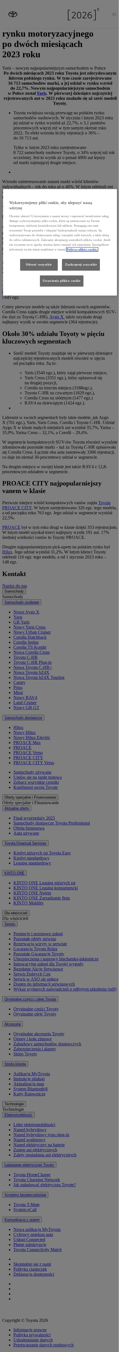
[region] (60, 242)
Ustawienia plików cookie (62, 281)
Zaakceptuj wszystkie (81, 264)
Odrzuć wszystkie (39, 264)
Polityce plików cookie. (82, 249)
